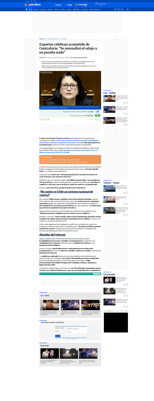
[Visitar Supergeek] (122, 11)
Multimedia (76, 9)
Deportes (43, 9)
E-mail (56, 331)
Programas (84, 9)
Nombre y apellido (59, 328)
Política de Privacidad (71, 339)
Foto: (42, 72)
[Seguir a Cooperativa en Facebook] (31, 1)
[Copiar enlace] (99, 119)
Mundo (57, 9)
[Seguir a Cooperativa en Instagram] (35, 1)
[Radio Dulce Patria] (58, 4)
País (30, 9)
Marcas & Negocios (94, 9)
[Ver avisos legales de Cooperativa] (115, 11)
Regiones (50, 9)
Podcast (69, 9)
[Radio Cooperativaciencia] (68, 5)
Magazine (36, 9)
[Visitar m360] (119, 11)
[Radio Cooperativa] (81, 4)
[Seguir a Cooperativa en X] (33, 1)
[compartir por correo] (96, 119)
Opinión (62, 9)
